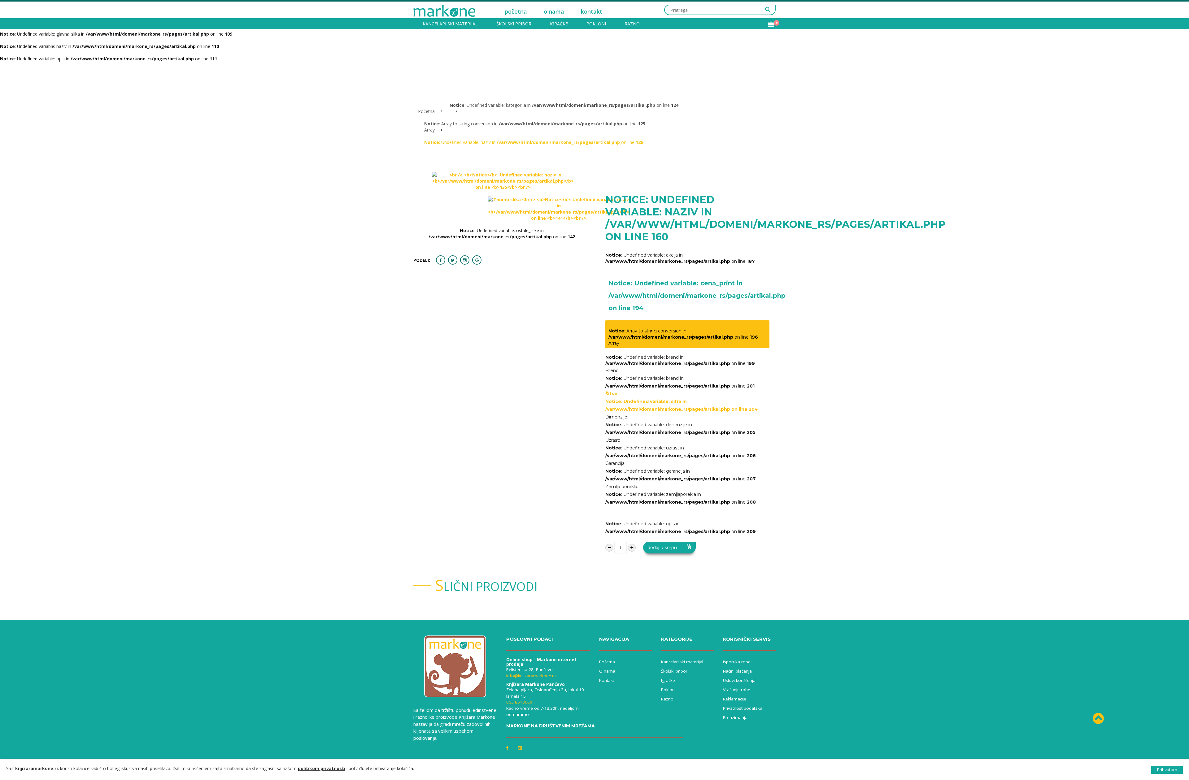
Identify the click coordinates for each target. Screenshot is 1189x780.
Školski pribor (513, 24)
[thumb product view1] (558, 209)
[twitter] (452, 260)
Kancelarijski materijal (450, 24)
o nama (554, 11)
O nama (607, 671)
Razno (632, 24)
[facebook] (440, 260)
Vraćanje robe (736, 689)
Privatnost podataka (742, 708)
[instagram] (464, 260)
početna (516, 11)
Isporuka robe (737, 662)
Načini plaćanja (737, 671)
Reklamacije (734, 699)
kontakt (591, 11)
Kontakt (606, 680)
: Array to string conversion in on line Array (683, 337)
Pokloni (596, 24)
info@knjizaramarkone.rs (531, 675)
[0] (771, 23)
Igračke (559, 24)
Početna (426, 111)
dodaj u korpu (662, 547)
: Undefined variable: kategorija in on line (564, 105)
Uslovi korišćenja (739, 680)
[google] (476, 260)
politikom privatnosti (321, 768)
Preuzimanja (735, 717)
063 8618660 (519, 702)
